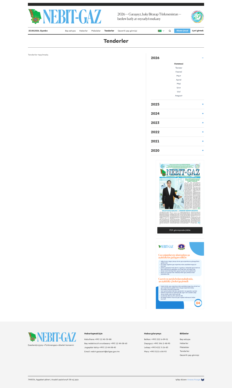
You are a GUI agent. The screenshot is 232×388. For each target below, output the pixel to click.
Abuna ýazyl (182, 31)
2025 (155, 104)
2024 (155, 113)
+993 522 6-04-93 (158, 351)
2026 (155, 58)
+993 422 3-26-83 (159, 347)
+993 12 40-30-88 (103, 339)
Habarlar (83, 31)
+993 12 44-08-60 (119, 343)
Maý (179, 84)
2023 (155, 123)
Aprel (178, 80)
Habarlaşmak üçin (93, 333)
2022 (155, 132)
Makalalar (96, 31)
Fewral (179, 72)
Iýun (179, 88)
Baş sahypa (70, 31)
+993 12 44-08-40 (107, 347)
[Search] (170, 31)
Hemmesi (178, 64)
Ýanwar (178, 68)
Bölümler (184, 333)
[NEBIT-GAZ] (52, 337)
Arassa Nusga (193, 379)
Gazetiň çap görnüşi (127, 31)
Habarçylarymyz (152, 333)
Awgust (178, 95)
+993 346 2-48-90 (162, 343)
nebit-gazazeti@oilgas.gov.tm (105, 351)
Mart (178, 76)
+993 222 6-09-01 (159, 339)
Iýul (179, 91)
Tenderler (109, 31)
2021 (155, 141)
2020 (155, 150)
